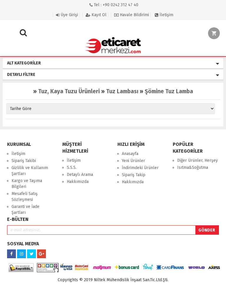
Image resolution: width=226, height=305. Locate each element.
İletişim (165, 14)
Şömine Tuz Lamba (169, 91)
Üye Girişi (68, 14)
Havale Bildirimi (134, 14)
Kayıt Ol (98, 14)
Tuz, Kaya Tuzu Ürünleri (69, 91)
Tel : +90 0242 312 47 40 (115, 4)
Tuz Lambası (122, 91)
